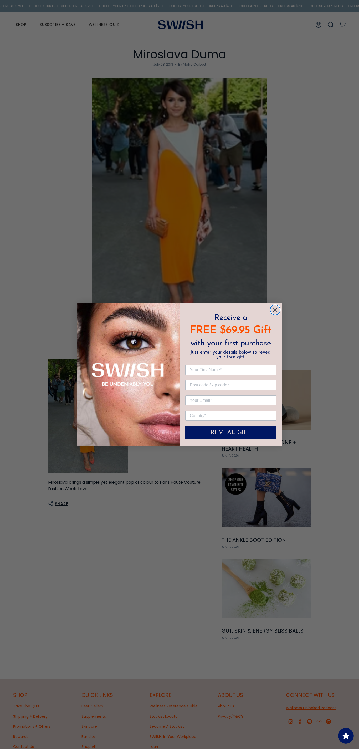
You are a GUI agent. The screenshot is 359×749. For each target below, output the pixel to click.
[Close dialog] (275, 310)
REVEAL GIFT (231, 432)
